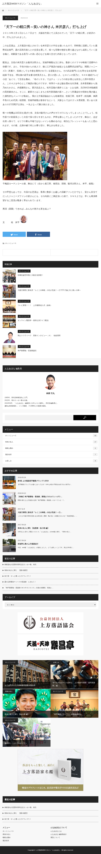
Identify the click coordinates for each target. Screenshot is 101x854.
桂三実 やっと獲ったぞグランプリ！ (17, 576)
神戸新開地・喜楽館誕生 (27, 351)
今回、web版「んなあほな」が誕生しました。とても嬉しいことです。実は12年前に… (46, 547)
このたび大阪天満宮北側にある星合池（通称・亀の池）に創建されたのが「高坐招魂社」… (47, 516)
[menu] (97, 3)
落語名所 (50, 454)
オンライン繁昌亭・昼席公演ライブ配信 (33, 320)
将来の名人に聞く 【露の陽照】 (16, 570)
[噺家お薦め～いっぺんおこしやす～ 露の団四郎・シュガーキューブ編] (74, 252)
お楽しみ (50, 461)
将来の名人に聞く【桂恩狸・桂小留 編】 (33, 528)
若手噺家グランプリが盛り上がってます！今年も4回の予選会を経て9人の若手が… (45, 484)
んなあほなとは (56, 831)
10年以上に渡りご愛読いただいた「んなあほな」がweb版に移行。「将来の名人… (44, 531)
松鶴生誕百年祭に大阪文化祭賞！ (30, 275)
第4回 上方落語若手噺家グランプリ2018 (33, 481)
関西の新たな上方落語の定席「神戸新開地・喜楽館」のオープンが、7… (41, 500)
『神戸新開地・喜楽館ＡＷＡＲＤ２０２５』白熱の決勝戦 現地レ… (28, 588)
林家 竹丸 (50, 393)
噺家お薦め (50, 448)
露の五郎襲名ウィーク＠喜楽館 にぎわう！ (20, 582)
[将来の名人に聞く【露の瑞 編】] (26, 252)
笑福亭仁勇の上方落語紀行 (28, 544)
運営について (55, 837)
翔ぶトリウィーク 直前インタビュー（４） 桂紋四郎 (39, 335)
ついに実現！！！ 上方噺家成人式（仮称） (35, 305)
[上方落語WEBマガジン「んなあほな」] (46, 3)
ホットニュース (10, 18)
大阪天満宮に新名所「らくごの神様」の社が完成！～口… (40, 512)
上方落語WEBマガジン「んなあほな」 (48, 850)
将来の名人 (50, 442)
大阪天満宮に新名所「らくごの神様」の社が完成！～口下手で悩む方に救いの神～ (49, 290)
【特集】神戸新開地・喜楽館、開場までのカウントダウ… (40, 497)
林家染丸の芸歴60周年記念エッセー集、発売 (20, 564)
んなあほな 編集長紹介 (58, 834)
